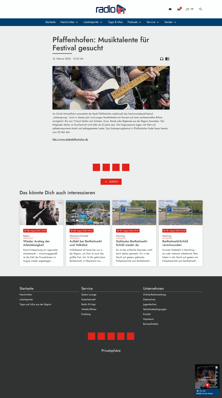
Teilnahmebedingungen (154, 309)
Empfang (85, 314)
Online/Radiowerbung (154, 294)
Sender (168, 22)
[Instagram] (35, 9)
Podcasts (132, 22)
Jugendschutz (149, 304)
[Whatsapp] (41, 9)
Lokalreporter (91, 22)
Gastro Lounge (88, 294)
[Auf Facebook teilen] (96, 167)
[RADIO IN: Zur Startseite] (111, 9)
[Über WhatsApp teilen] (116, 167)
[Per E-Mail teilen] (125, 167)
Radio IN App (88, 304)
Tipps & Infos (115, 22)
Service (151, 22)
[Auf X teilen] (106, 167)
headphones (162, 59)
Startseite (50, 22)
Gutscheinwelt (88, 299)
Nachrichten (67, 22)
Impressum (148, 319)
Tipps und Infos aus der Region (35, 304)
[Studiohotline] (47, 9)
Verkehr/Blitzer (88, 309)
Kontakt (147, 314)
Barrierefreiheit (150, 324)
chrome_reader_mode (167, 59)
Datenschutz (149, 299)
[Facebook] (29, 9)
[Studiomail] (23, 9)
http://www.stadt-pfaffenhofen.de (70, 139)
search (200, 9)
